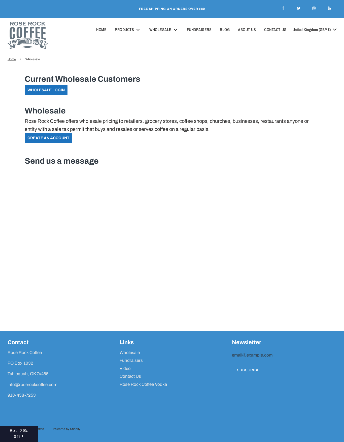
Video (125, 368)
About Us (247, 29)
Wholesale (130, 352)
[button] (19, 434)
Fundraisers (199, 29)
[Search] (306, 42)
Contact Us (275, 29)
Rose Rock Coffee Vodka (143, 384)
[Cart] (333, 42)
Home (101, 29)
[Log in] (319, 42)
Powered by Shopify (66, 429)
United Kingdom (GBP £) (312, 29)
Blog (225, 29)
